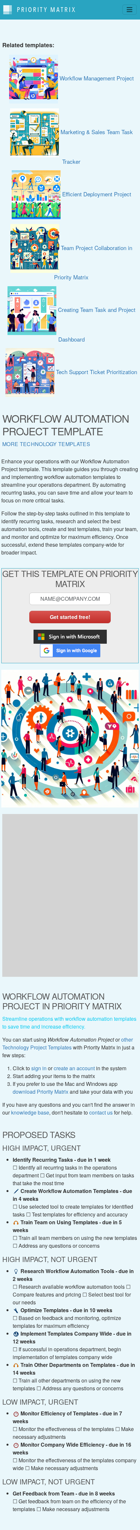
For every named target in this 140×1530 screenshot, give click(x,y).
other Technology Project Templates (67, 1043)
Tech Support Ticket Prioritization (95, 372)
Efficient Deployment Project (96, 194)
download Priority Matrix (40, 1091)
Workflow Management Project (96, 78)
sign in (39, 1068)
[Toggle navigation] (129, 10)
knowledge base (30, 1112)
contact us (101, 1112)
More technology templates (46, 444)
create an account (74, 1068)
